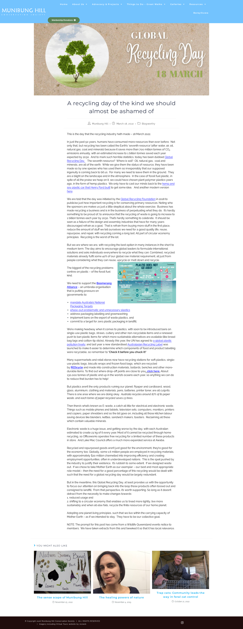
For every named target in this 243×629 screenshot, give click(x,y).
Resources (196, 4)
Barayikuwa (200, 13)
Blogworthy (148, 123)
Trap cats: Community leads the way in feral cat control (181, 594)
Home (64, 4)
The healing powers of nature (121, 597)
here (69, 191)
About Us (78, 4)
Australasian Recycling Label (144, 344)
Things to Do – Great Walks (144, 4)
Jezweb (82, 624)
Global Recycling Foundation (138, 199)
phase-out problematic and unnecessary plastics (100, 310)
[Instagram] (182, 623)
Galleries (176, 4)
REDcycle (77, 367)
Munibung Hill (24, 10)
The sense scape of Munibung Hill (62, 597)
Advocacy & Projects (105, 4)
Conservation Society (23, 15)
